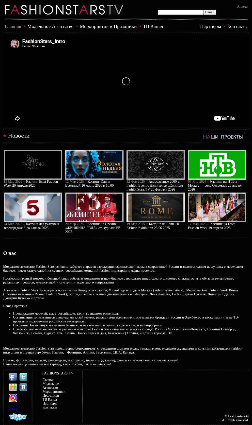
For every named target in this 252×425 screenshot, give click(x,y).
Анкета (242, 6)
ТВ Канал (153, 26)
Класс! (14, 408)
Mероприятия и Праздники (108, 26)
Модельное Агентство (50, 26)
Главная (13, 26)
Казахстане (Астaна (122, 333)
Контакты (237, 26)
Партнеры (210, 26)
